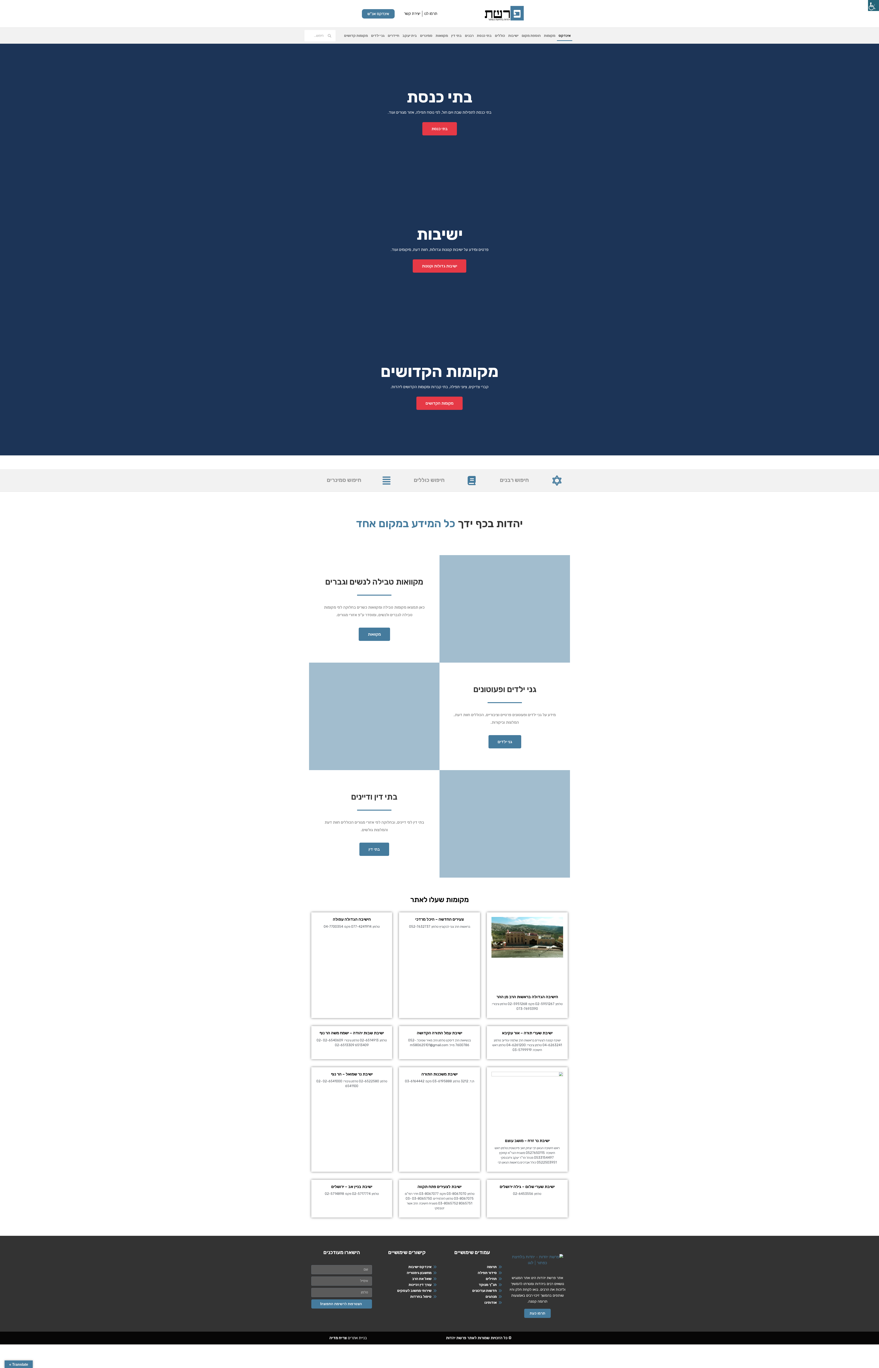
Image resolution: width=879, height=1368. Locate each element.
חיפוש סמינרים (344, 480)
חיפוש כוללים (429, 480)
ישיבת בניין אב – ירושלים (351, 1186)
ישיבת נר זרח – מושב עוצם (527, 1140)
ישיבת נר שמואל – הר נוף (352, 1074)
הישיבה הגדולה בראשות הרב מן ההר (527, 996)
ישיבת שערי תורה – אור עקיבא (527, 1032)
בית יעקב (409, 35)
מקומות (549, 35)
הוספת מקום (531, 35)
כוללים (500, 35)
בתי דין (456, 35)
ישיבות (513, 35)
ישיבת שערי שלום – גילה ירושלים (527, 1186)
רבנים (469, 35)
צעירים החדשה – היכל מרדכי (439, 919)
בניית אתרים (348, 1338)
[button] (439, 458)
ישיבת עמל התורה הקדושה (439, 1032)
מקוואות (442, 35)
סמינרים (426, 35)
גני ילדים (378, 35)
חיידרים (393, 35)
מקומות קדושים (356, 35)
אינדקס (565, 35)
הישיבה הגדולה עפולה (352, 919)
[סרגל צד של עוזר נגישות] (873, 5)
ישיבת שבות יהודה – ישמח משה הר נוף (352, 1032)
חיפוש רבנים (514, 480)
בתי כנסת (484, 35)
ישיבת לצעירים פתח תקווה (439, 1186)
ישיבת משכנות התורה (439, 1074)
